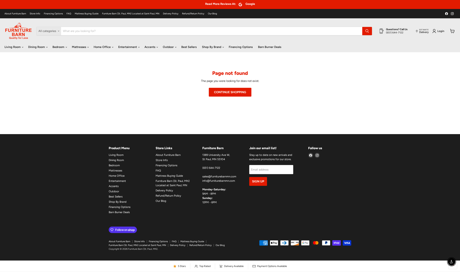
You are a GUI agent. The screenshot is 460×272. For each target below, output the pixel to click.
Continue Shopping (230, 92)
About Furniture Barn (15, 13)
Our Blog (212, 13)
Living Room (12, 47)
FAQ (68, 13)
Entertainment (128, 47)
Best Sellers (189, 47)
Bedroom (58, 47)
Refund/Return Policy (193, 13)
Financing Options (53, 13)
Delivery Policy (170, 13)
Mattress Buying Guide (86, 13)
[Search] (367, 31)
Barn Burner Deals (269, 47)
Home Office (102, 47)
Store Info (35, 13)
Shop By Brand (212, 47)
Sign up (258, 181)
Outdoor (168, 47)
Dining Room (37, 47)
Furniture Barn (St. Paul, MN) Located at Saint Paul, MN (130, 13)
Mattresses (79, 47)
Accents (150, 47)
